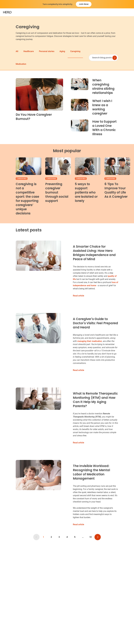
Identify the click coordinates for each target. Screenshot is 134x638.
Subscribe (71, 338)
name (63, 310)
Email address (67, 323)
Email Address (67, 293)
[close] (115, 291)
